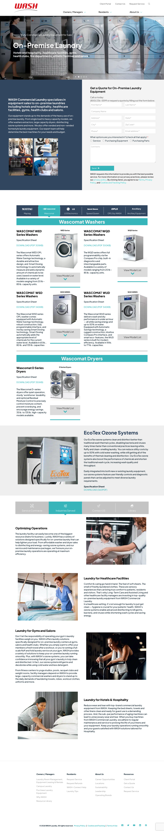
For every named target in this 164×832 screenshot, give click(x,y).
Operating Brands (103, 795)
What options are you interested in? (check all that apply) (119, 137)
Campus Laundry (44, 786)
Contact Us (120, 4)
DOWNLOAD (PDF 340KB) (29, 307)
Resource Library (44, 801)
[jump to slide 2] (81, 77)
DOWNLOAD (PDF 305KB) (29, 245)
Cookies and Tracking (96, 826)
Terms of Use (112, 826)
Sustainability (101, 787)
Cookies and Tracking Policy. (113, 182)
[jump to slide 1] (78, 77)
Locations (99, 783)
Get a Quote (129, 783)
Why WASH (41, 797)
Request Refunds (74, 783)
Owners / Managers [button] (73, 12)
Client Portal (105, 4)
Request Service (137, 4)
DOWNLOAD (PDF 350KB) (29, 382)
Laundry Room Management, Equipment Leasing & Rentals (49, 780)
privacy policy (100, 179)
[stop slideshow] (86, 77)
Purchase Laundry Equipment (44, 791)
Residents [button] (104, 12)
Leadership (100, 791)
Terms (141, 179)
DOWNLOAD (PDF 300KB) (97, 245)
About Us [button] (135, 12)
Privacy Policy (79, 826)
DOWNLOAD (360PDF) (95, 489)
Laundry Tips (72, 791)
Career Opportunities (105, 779)
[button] (65, 278)
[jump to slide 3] (84, 77)
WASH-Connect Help (76, 787)
